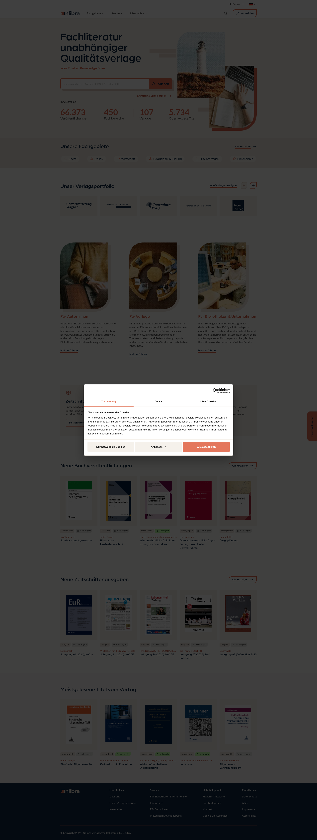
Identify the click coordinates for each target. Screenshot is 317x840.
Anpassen (156, 446)
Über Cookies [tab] (208, 401)
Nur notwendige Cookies (110, 446)
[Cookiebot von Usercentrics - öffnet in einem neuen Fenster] (215, 390)
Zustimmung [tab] (108, 401)
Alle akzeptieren (206, 446)
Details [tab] (159, 401)
